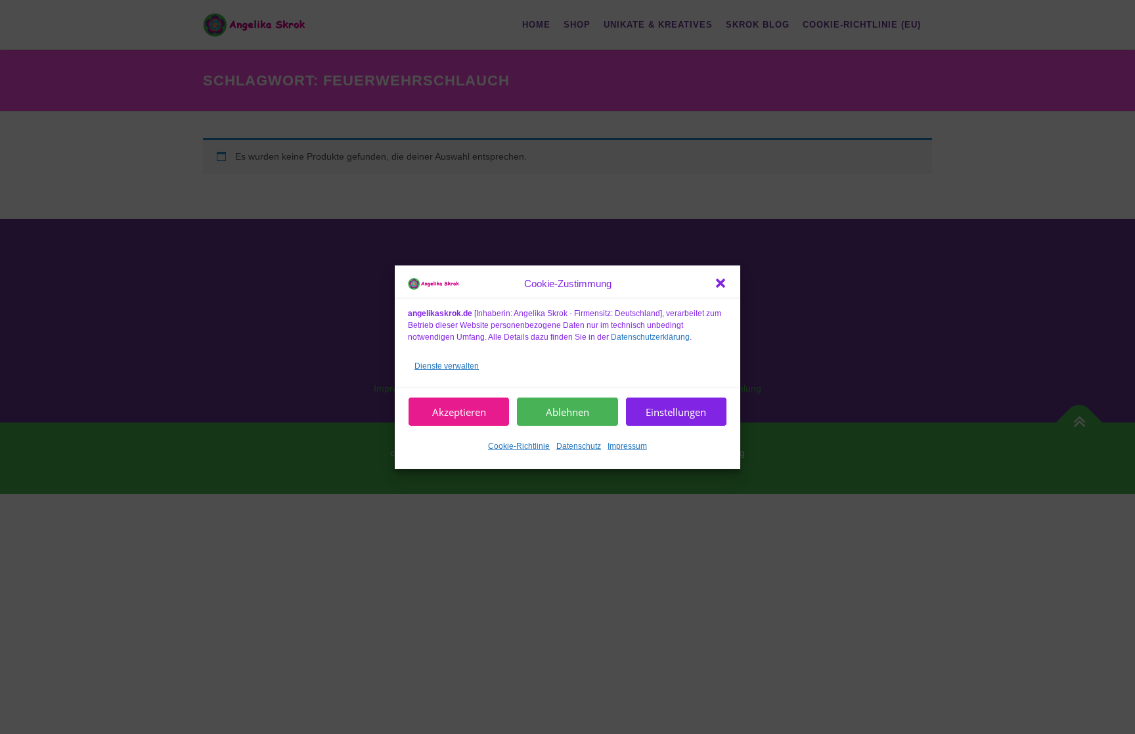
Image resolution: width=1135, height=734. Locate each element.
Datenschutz (578, 446)
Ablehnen (567, 411)
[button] (720, 283)
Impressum (627, 446)
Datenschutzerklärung (650, 336)
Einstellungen (676, 411)
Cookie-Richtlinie (519, 446)
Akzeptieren (459, 411)
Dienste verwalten (446, 365)
